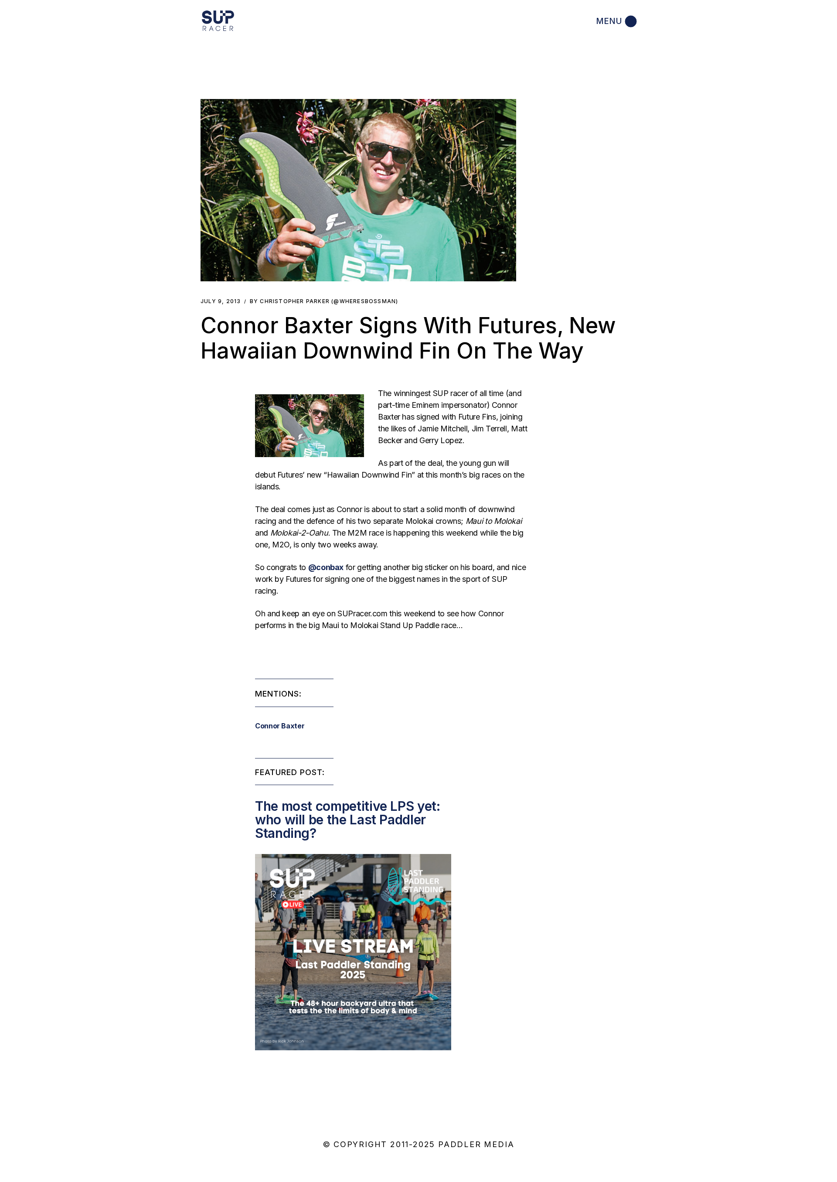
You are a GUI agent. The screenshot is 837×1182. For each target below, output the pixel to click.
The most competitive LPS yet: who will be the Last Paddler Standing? (347, 819)
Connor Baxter (279, 725)
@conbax (326, 567)
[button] (358, 190)
